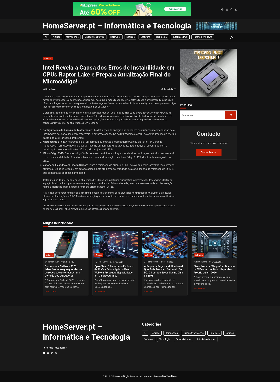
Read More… (51, 291)
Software (145, 37)
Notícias (130, 37)
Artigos (56, 37)
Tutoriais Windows (202, 37)
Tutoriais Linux (180, 37)
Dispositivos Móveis (94, 37)
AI (46, 37)
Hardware (115, 37)
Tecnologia (161, 37)
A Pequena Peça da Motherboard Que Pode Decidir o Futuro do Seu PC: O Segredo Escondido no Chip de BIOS (163, 271)
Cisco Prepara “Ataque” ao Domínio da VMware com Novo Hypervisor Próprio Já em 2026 (214, 269)
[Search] (230, 115)
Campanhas (72, 37)
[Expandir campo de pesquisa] (231, 37)
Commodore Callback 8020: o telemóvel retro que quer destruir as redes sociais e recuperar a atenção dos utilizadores (64, 271)
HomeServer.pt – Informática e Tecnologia (117, 25)
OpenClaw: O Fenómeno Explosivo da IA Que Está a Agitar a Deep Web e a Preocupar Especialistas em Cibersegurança (114, 271)
